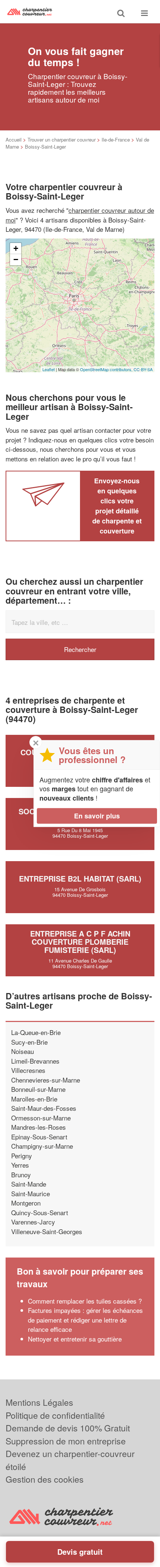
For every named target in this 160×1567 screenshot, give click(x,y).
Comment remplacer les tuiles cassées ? (85, 1300)
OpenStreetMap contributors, (107, 369)
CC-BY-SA (143, 369)
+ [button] (15, 248)
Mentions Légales (39, 1402)
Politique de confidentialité (55, 1415)
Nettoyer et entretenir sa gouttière (75, 1338)
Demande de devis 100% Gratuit (68, 1428)
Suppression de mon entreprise (66, 1441)
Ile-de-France (116, 139)
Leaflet (48, 369)
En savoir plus (97, 816)
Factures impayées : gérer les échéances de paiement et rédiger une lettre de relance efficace (85, 1319)
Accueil (14, 139)
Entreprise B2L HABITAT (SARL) (80, 878)
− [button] (15, 259)
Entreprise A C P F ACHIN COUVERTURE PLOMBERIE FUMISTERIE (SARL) (80, 941)
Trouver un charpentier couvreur (62, 139)
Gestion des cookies (45, 1479)
